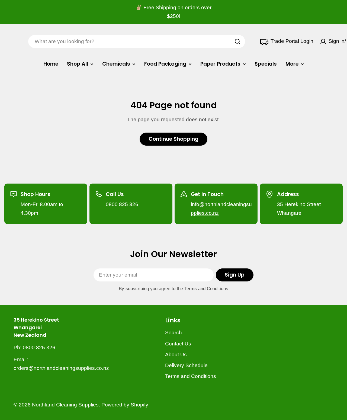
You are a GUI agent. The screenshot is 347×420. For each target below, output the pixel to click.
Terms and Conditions (206, 288)
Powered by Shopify (124, 405)
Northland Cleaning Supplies (65, 405)
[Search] (237, 41)
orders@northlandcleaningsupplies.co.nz (61, 368)
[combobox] (136, 41)
